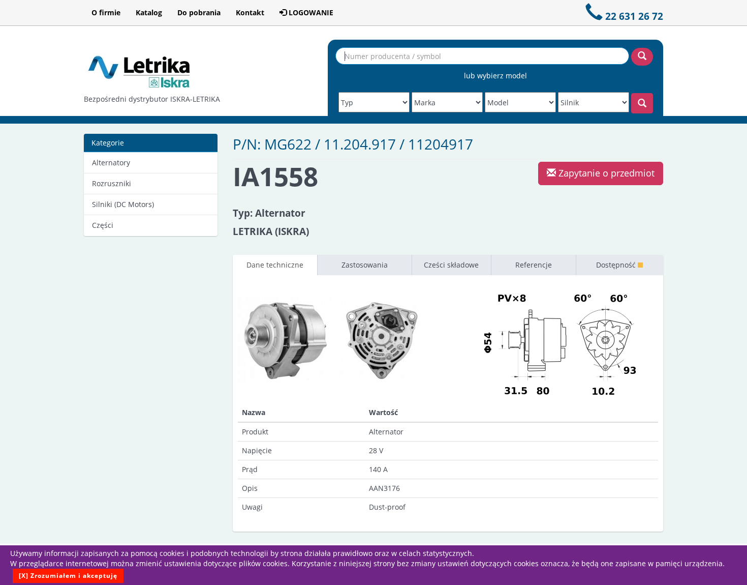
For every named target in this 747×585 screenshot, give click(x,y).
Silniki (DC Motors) (123, 204)
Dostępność (617, 265)
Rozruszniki (111, 183)
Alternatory (111, 162)
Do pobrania (199, 12)
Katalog (149, 12)
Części (102, 225)
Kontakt (250, 12)
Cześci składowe (451, 265)
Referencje (533, 265)
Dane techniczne (274, 265)
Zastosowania (364, 265)
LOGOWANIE (310, 12)
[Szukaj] (642, 57)
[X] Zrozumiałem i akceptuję (68, 575)
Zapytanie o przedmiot (605, 173)
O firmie (105, 12)
